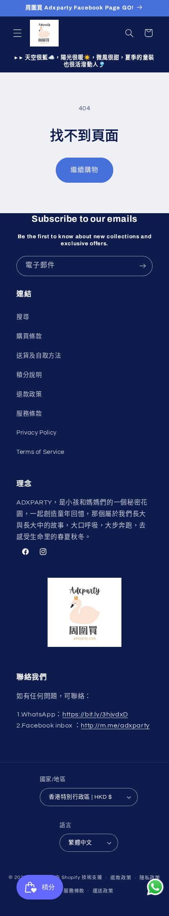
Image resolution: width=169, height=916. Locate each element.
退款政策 (29, 394)
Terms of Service (40, 452)
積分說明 (29, 375)
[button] (17, 32)
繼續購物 (84, 170)
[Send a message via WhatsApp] (155, 887)
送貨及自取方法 (38, 356)
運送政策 (103, 891)
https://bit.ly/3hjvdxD (95, 714)
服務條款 (29, 414)
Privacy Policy (36, 433)
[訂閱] (142, 266)
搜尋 (22, 317)
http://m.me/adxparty (115, 725)
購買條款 (29, 336)
